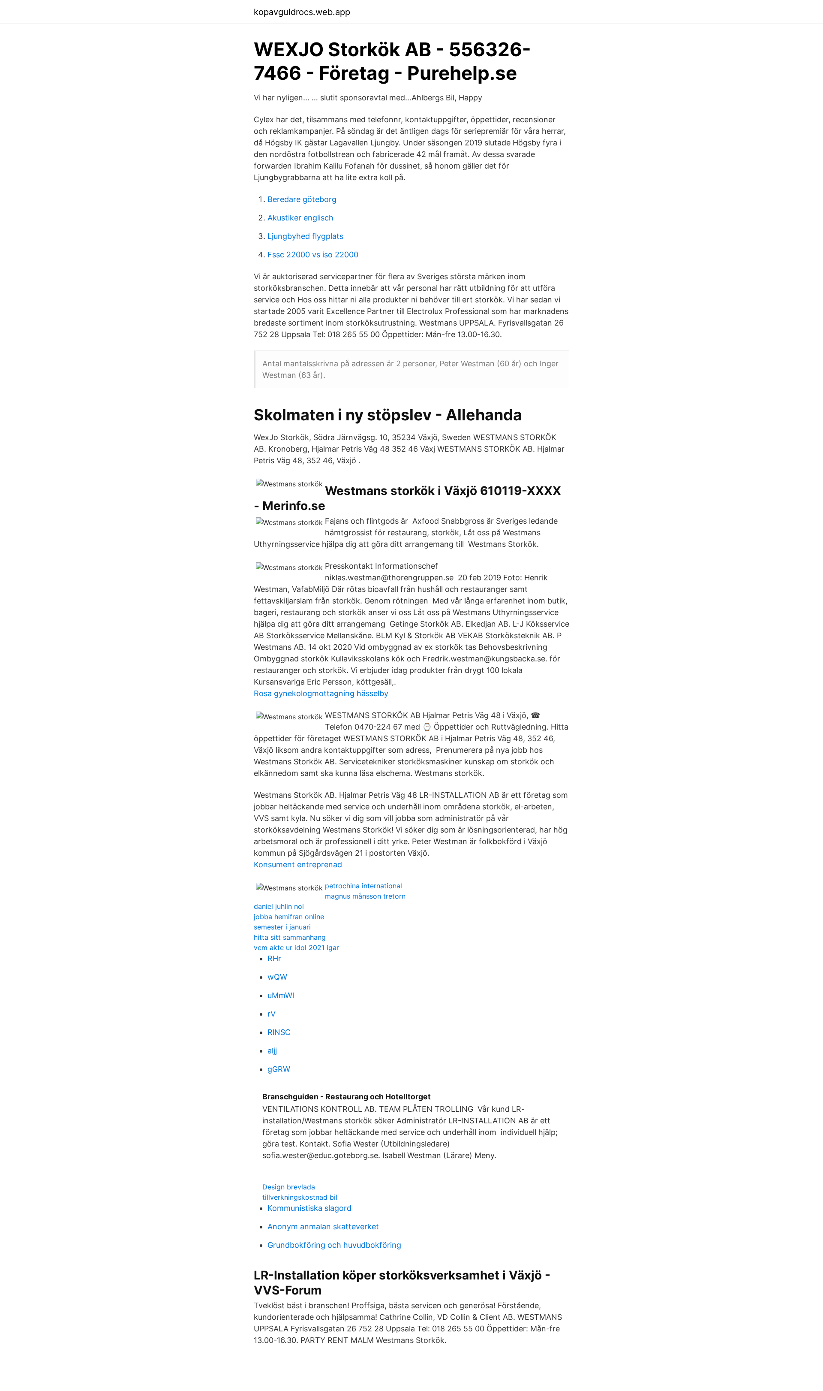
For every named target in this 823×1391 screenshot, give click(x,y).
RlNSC (279, 1032)
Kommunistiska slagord (309, 1208)
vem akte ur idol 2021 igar (296, 947)
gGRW (278, 1069)
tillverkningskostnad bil (299, 1197)
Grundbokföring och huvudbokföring (334, 1244)
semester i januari (282, 927)
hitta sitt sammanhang (290, 937)
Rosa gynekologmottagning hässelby (321, 693)
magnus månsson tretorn (365, 896)
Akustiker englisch (300, 217)
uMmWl (280, 995)
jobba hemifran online (289, 916)
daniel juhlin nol (279, 906)
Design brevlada (288, 1187)
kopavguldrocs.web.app (302, 12)
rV (271, 1013)
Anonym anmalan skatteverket (323, 1226)
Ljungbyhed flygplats (305, 236)
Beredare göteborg (301, 199)
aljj (272, 1050)
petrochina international (363, 885)
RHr (274, 958)
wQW (277, 976)
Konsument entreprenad (298, 864)
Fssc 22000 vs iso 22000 (312, 254)
